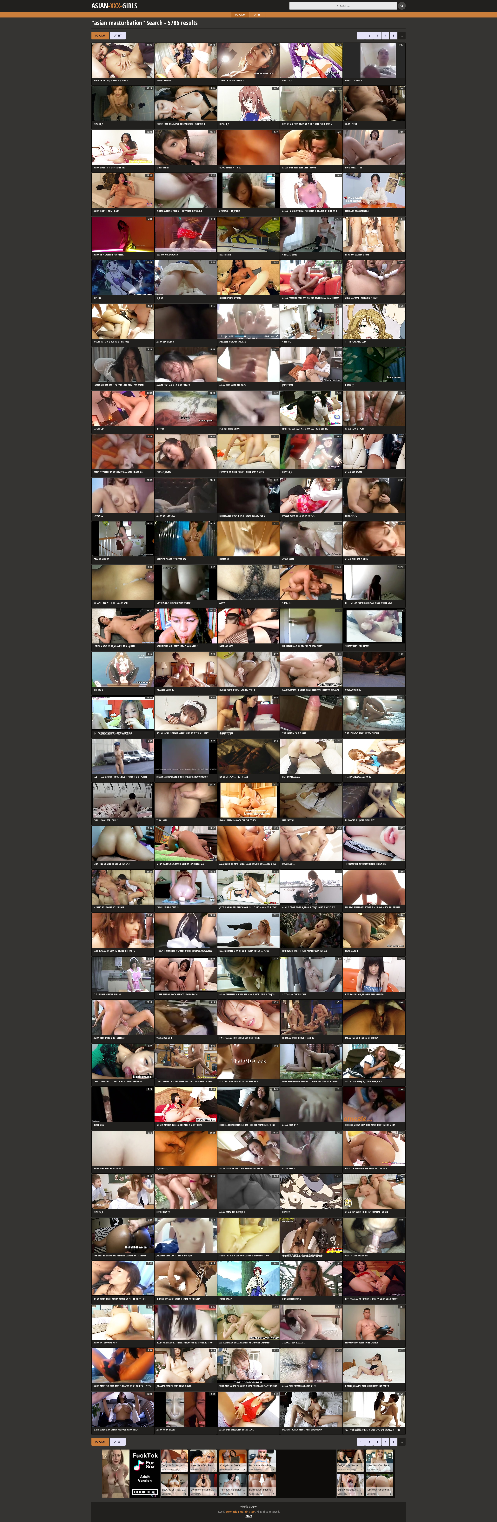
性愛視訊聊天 (249, 1507)
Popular (240, 14)
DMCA (249, 1516)
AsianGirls (114, 6)
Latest (258, 14)
